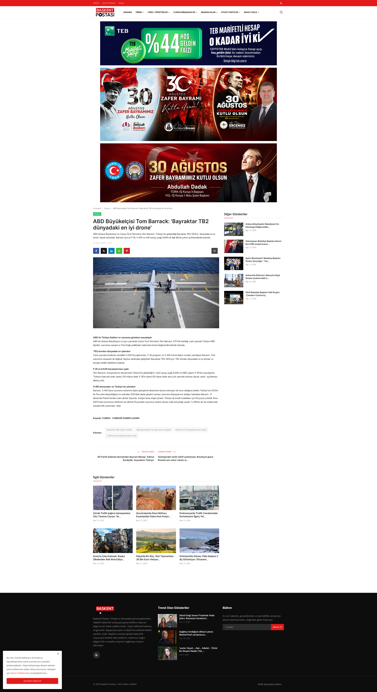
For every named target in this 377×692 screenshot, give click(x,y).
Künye (121, 3)
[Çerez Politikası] (19, 673)
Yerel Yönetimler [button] (158, 12)
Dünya (107, 208)
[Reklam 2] (188, 104)
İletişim (96, 3)
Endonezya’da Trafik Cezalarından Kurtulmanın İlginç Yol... (199, 515)
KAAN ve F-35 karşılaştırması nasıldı (191, 429)
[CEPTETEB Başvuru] (188, 43)
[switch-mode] (282, 3)
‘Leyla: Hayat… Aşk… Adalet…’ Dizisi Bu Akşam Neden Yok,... (198, 649)
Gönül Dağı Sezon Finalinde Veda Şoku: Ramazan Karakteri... (196, 617)
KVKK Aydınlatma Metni (270, 684)
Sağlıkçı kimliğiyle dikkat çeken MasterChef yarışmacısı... (196, 633)
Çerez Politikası (108, 3)
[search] (281, 12)
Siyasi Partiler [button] (229, 12)
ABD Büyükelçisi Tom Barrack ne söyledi (153, 429)
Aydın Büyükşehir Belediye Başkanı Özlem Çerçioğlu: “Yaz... (263, 259)
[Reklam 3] (188, 172)
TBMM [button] (138, 12)
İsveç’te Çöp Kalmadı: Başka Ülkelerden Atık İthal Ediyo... (109, 558)
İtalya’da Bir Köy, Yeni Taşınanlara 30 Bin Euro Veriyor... (154, 558)
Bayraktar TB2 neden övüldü (119, 429)
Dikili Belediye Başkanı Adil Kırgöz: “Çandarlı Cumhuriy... (262, 293)
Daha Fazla (250, 12)
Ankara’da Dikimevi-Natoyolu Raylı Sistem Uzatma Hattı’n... (262, 276)
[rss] (96, 655)
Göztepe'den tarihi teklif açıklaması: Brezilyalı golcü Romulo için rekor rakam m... (185, 458)
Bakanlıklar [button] (208, 12)
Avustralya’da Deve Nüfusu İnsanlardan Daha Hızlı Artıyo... (153, 515)
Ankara (127, 12)
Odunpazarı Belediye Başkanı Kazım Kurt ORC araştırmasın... (263, 242)
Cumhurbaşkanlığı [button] (184, 12)
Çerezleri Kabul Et (32, 680)
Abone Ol (277, 627)
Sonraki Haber (165, 451)
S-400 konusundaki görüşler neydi (122, 435)
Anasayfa (97, 208)
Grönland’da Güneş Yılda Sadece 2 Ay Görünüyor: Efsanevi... (199, 558)
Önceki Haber (147, 451)
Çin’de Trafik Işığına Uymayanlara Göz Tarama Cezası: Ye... (111, 515)
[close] (58, 653)
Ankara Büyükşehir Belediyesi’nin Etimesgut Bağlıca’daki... (262, 225)
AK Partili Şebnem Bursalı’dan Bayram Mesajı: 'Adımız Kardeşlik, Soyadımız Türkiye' (125, 458)
